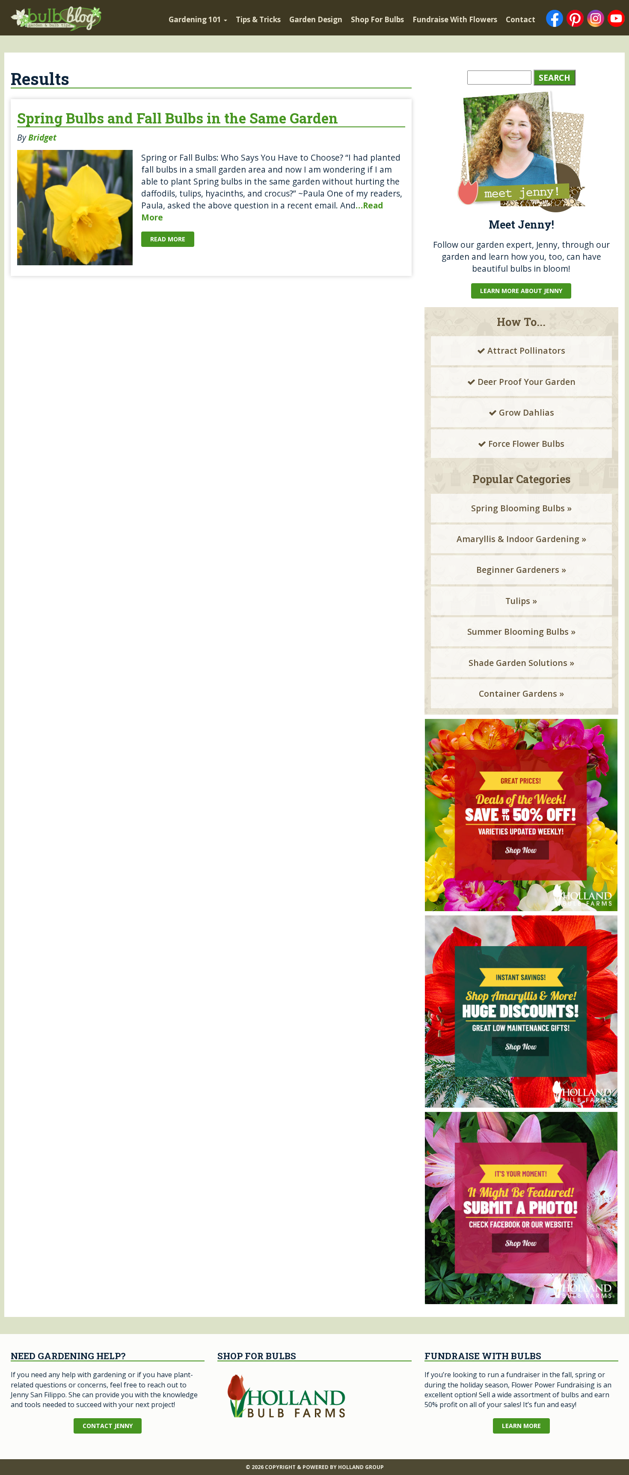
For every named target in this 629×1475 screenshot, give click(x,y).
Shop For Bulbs (377, 19)
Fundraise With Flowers (454, 19)
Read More (167, 239)
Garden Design (315, 19)
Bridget (42, 137)
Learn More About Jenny (521, 291)
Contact (520, 19)
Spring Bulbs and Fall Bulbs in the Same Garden (177, 118)
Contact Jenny (108, 1426)
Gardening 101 (196, 19)
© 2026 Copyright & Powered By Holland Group (315, 1467)
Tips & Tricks (258, 19)
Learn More (521, 1426)
